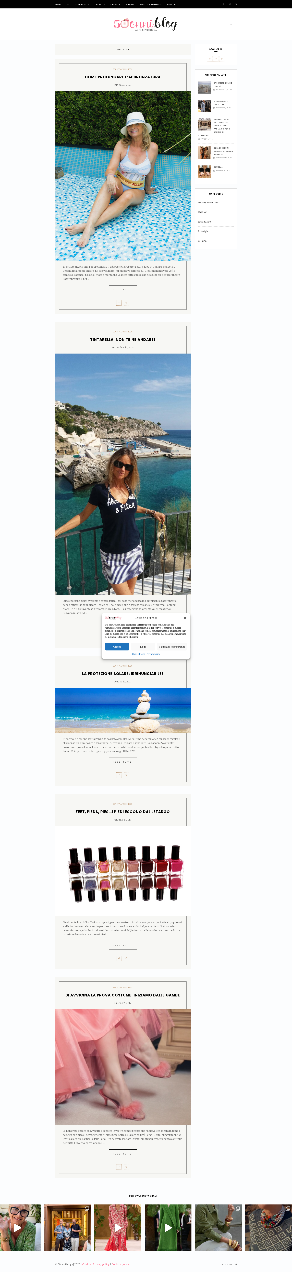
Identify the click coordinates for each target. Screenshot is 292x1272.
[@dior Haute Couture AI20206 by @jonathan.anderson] (168, 1227)
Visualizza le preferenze (172, 646)
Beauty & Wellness (151, 4)
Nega (143, 646)
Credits (86, 1264)
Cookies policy (120, 1264)
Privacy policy (153, 654)
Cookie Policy (138, 654)
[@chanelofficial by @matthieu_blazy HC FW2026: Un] (117, 1227)
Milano (130, 4)
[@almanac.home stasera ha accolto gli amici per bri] (67, 1227)
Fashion (115, 4)
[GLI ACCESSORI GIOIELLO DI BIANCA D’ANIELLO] (205, 152)
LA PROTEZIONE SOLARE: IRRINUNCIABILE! (122, 673)
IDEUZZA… (218, 167)
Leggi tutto (123, 289)
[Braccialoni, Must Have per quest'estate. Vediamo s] (218, 1227)
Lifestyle (100, 4)
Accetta (117, 646)
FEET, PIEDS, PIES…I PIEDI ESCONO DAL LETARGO (123, 811)
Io (68, 4)
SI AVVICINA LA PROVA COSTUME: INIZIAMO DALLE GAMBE (123, 995)
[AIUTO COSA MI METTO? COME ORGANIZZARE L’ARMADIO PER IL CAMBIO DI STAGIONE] (205, 124)
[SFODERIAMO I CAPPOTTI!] (205, 106)
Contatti (173, 4)
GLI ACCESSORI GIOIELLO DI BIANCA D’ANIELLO (223, 151)
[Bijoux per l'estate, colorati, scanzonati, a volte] (268, 1227)
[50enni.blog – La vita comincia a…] (146, 18)
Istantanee (204, 221)
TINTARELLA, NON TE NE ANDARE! (122, 339)
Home (58, 4)
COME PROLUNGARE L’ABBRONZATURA (123, 77)
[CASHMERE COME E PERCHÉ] (205, 87)
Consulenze (82, 4)
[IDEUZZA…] (205, 171)
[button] (185, 618)
